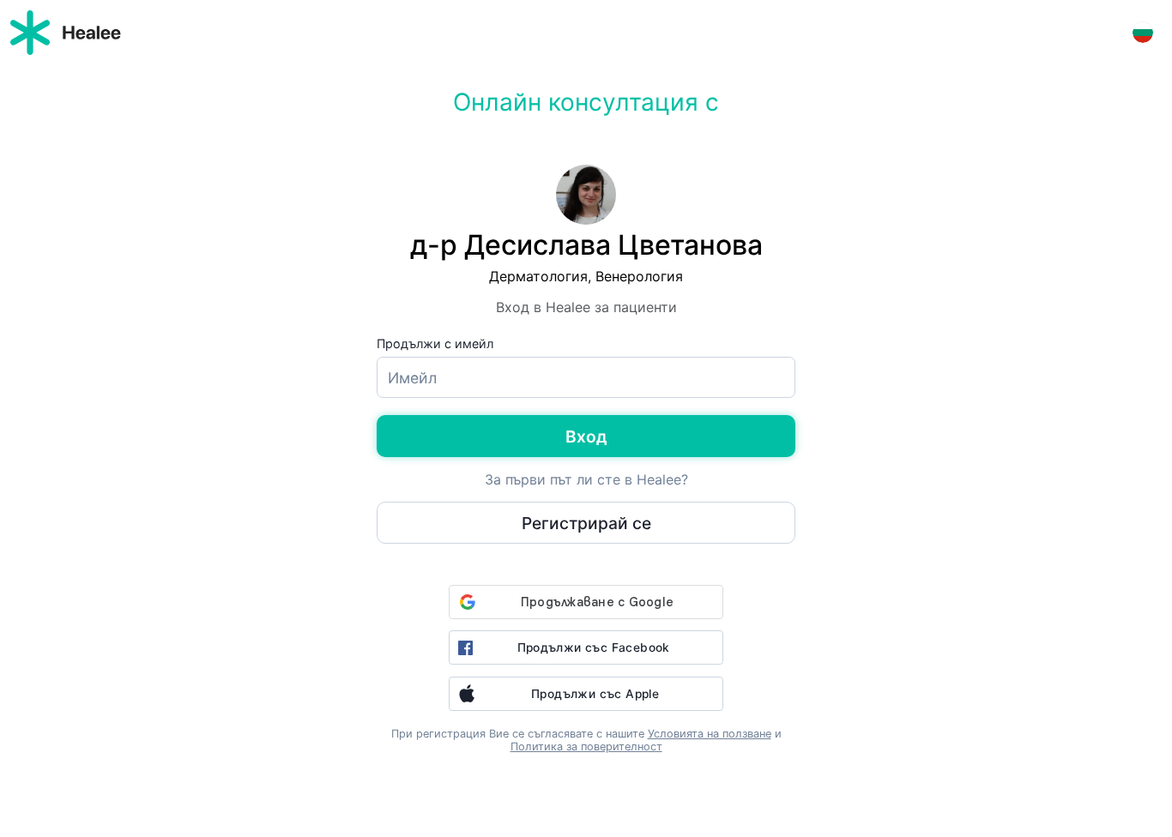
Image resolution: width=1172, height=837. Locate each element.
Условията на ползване (709, 733)
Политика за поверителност (586, 746)
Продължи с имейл (435, 343)
